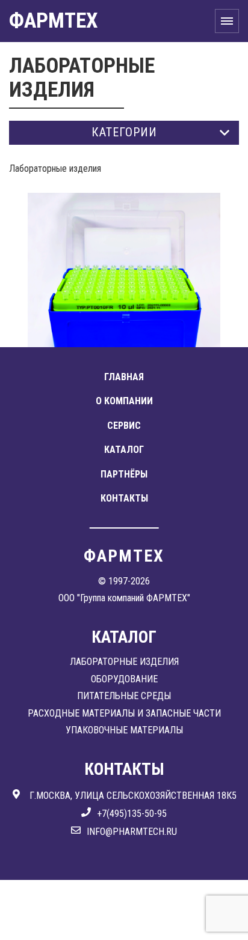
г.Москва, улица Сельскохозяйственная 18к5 (133, 795)
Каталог (124, 449)
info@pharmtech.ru (132, 831)
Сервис (124, 425)
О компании (124, 401)
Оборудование (124, 679)
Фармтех (53, 20)
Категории (124, 132)
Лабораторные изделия (124, 661)
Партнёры (124, 474)
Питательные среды (124, 696)
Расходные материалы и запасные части (124, 713)
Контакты (124, 498)
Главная (124, 377)
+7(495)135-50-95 (132, 813)
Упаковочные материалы (124, 730)
